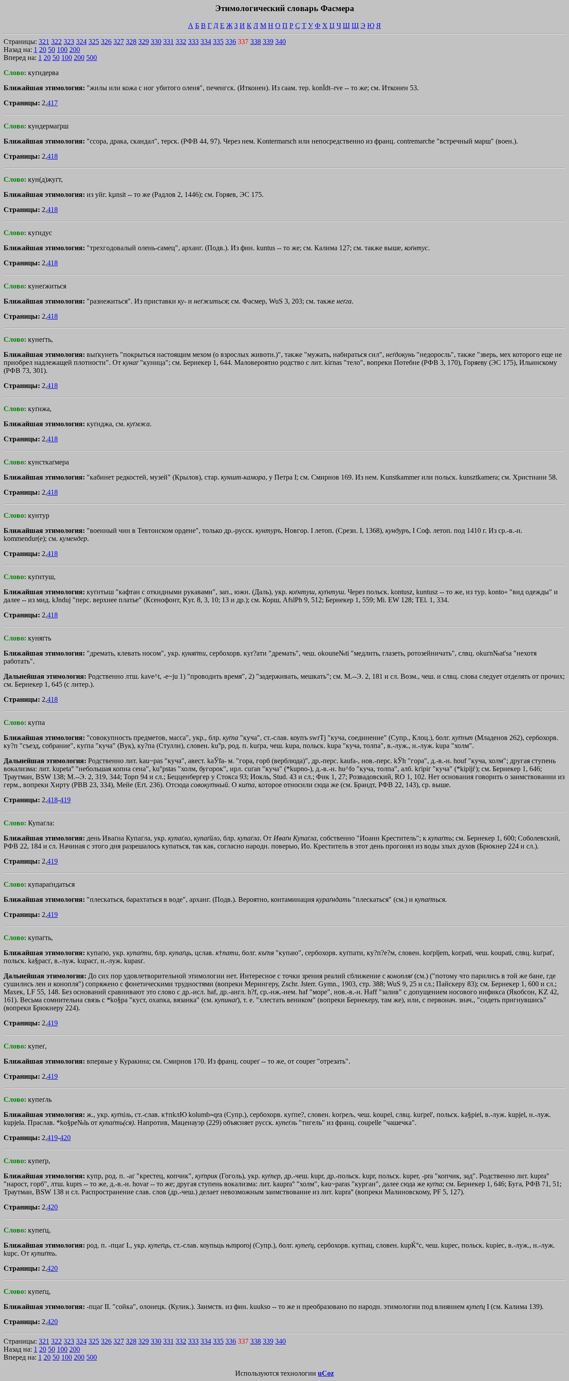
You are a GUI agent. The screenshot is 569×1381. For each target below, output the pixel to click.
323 (69, 41)
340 (280, 41)
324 (81, 41)
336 (230, 41)
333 (193, 41)
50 (51, 49)
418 (52, 156)
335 (218, 41)
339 (268, 41)
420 (65, 1137)
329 (143, 41)
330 (156, 41)
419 (65, 800)
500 (91, 57)
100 (62, 49)
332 (181, 41)
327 (118, 41)
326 (106, 41)
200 (74, 49)
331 (168, 41)
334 (205, 41)
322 (56, 41)
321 (44, 41)
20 (42, 49)
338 (255, 41)
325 (93, 41)
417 (52, 103)
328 (131, 41)
